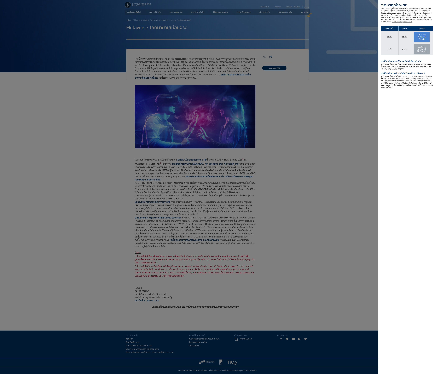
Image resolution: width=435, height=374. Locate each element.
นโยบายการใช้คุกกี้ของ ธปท (402, 21)
